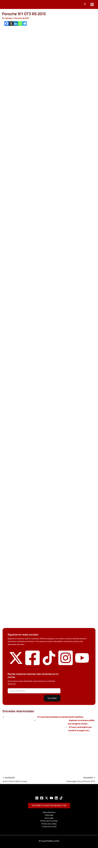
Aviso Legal (49, 818)
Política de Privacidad (49, 821)
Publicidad (49, 815)
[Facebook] (6, 23)
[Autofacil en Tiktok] (49, 664)
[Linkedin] (15, 23)
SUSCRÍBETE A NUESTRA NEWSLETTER (49, 805)
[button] (85, 4)
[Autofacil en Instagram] (65, 665)
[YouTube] (51, 798)
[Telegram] (24, 23)
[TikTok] (61, 798)
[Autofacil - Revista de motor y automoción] (12, 4)
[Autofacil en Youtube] (82, 664)
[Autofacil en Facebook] (32, 665)
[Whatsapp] (20, 23)
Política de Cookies (49, 824)
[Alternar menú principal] (92, 4)
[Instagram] (37, 798)
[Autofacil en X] (16, 664)
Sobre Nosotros (49, 812)
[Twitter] (46, 798)
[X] (11, 23)
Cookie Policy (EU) (49, 826)
